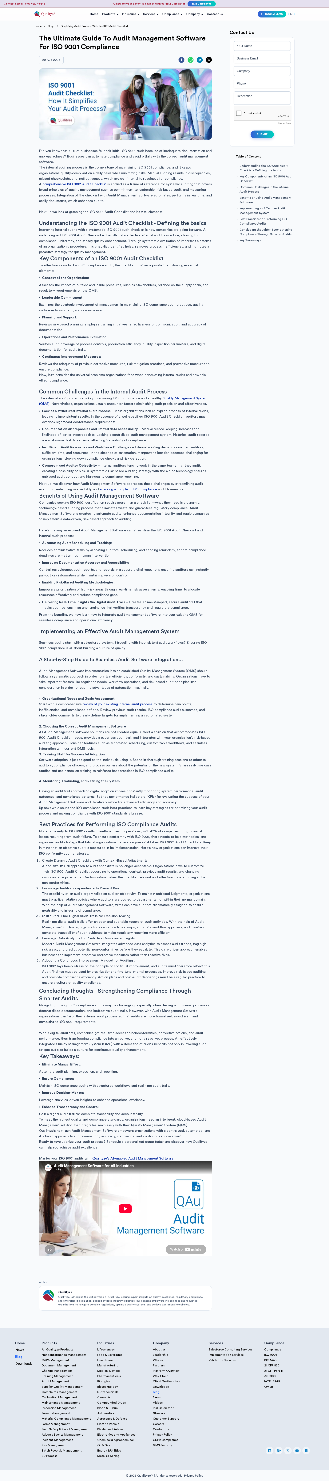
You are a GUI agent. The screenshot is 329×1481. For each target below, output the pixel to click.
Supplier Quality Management (63, 1386)
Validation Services (222, 1360)
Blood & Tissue (107, 1408)
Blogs (50, 26)
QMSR (268, 1386)
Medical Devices (108, 1370)
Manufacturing (107, 1365)
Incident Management (57, 1439)
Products (108, 14)
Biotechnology (107, 1386)
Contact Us (161, 1429)
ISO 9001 (270, 1354)
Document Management (59, 1365)
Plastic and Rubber (110, 1429)
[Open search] (291, 14)
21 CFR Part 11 (273, 1370)
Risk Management (54, 1445)
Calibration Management (59, 1397)
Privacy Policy (162, 1434)
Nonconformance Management (64, 1354)
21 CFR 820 (271, 1365)
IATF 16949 (272, 1381)
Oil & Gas (103, 1445)
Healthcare (105, 1360)
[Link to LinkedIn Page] (269, 1450)
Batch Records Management (62, 1450)
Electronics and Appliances (116, 1434)
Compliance (170, 14)
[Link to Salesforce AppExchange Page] (279, 1450)
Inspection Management (59, 1408)
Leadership (160, 1354)
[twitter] (209, 60)
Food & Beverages (109, 1354)
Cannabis (103, 1397)
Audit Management (55, 1381)
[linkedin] (200, 60)
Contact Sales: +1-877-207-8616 (24, 3)
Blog (18, 1356)
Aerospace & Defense (112, 1418)
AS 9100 (270, 1376)
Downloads (24, 1363)
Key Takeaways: (251, 240)
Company (193, 14)
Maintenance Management (61, 1402)
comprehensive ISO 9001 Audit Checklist (74, 184)
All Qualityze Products (57, 1349)
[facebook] (181, 60)
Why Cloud (160, 1376)
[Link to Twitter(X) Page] (288, 1450)
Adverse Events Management (62, 1434)
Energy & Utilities (109, 1450)
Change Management (57, 1370)
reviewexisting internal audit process (118, 704)
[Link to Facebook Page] (306, 1450)
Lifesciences (106, 1349)
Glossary (159, 1413)
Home (94, 14)
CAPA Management (55, 1360)
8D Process (49, 1455)
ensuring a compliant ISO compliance (128, 489)
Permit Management (56, 1413)
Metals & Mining (108, 1455)
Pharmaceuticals (109, 1376)
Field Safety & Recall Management (66, 1429)
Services (149, 14)
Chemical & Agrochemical (115, 1439)
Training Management (57, 1376)
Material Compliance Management (66, 1418)
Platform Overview (166, 1370)
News (19, 1350)
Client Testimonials (166, 1381)
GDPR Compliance (165, 1439)
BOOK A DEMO (274, 14)
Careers (158, 1424)
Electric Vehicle (108, 1424)
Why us (158, 1360)
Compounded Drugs (111, 1402)
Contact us (215, 14)
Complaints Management (59, 1392)
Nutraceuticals (107, 1392)
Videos (158, 1402)
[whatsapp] (191, 60)
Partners (159, 1365)
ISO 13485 (271, 1360)
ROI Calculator (201, 3)
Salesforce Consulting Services (230, 1349)
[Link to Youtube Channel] (297, 1450)
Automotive (105, 1413)
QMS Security (162, 1445)
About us (159, 1349)
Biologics (103, 1381)
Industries (129, 14)
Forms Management (56, 1424)
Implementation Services (226, 1354)
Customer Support (166, 1418)
